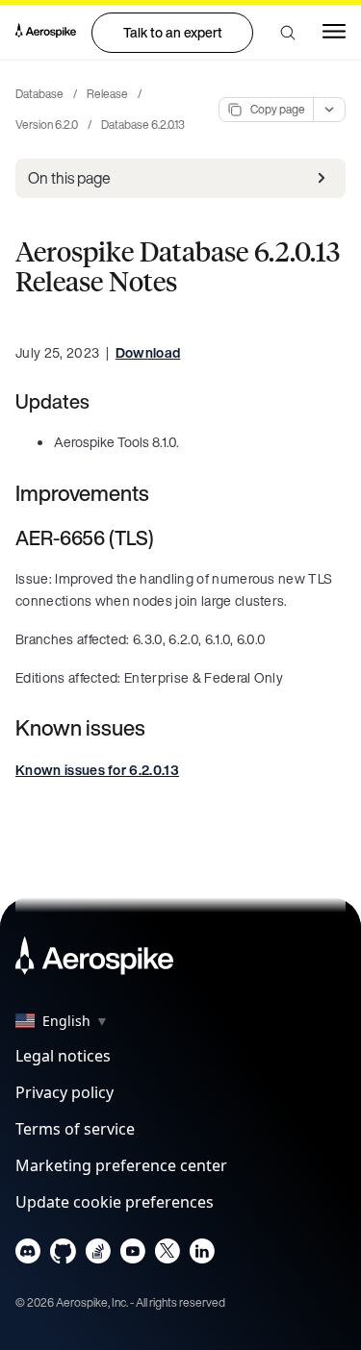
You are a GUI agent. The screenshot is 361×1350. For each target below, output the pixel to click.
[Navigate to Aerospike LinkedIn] (202, 1255)
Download (148, 352)
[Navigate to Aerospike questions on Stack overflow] (98, 1255)
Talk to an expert (172, 32)
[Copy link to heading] (102, 401)
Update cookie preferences (114, 1201)
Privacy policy (64, 1092)
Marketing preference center (121, 1165)
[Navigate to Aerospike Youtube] (132, 1255)
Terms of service (75, 1128)
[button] (287, 32)
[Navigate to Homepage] (45, 32)
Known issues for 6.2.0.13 (97, 770)
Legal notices (63, 1055)
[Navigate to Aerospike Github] (63, 1255)
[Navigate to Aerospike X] (167, 1255)
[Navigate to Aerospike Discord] (28, 1255)
